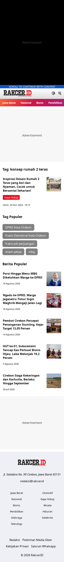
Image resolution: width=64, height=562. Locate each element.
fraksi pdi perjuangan (19, 244)
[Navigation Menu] (60, 93)
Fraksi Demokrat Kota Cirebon (25, 235)
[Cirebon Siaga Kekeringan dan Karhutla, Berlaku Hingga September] (54, 381)
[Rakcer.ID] (17, 94)
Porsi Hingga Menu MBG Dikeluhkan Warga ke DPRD (22, 275)
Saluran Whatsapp (43, 546)
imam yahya (13, 252)
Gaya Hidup (11, 197)
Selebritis (47, 517)
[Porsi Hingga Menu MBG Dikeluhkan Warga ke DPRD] (54, 279)
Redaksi (14, 540)
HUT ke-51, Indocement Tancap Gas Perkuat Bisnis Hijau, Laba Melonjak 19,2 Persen (21, 352)
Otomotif (47, 493)
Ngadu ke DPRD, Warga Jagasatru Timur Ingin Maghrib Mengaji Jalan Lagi (22, 299)
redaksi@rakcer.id (32, 481)
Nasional (26, 102)
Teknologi (16, 524)
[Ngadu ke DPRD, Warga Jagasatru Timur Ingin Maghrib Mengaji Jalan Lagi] (54, 300)
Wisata (48, 505)
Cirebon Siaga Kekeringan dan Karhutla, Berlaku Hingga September (21, 379)
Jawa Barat (9, 102)
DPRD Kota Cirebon (18, 227)
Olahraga (16, 517)
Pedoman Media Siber (37, 540)
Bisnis (39, 102)
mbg (32, 252)
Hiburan (47, 511)
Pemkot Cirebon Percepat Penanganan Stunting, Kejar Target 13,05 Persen (23, 324)
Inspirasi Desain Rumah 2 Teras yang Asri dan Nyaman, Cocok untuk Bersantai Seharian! (21, 185)
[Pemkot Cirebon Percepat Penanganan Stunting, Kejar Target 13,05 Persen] (54, 326)
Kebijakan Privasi (17, 546)
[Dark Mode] (53, 93)
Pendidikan (55, 102)
